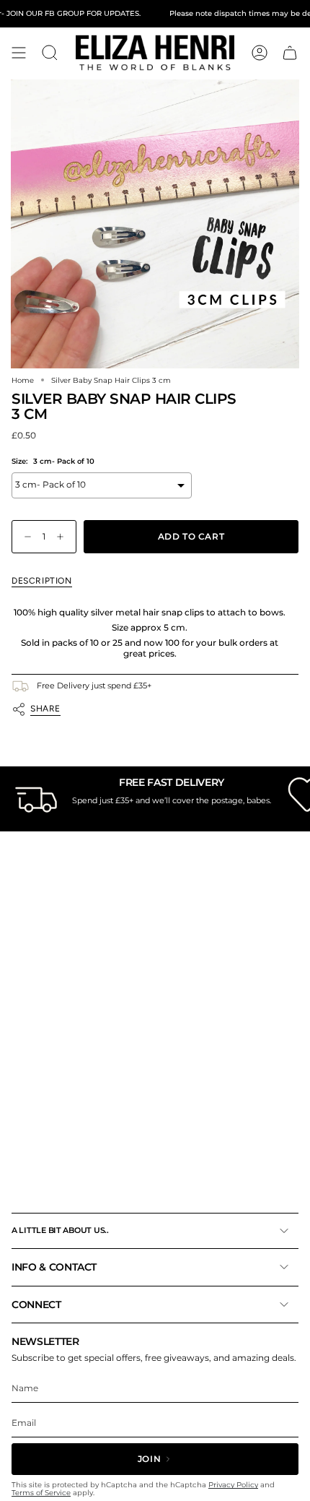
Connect (36, 1304)
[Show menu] (18, 52)
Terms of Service (41, 1493)
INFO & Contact (54, 1266)
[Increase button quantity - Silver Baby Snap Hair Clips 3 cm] (63, 537)
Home (23, 380)
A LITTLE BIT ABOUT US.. (60, 1230)
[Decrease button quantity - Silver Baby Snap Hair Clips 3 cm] (24, 537)
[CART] (290, 52)
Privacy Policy (233, 1485)
